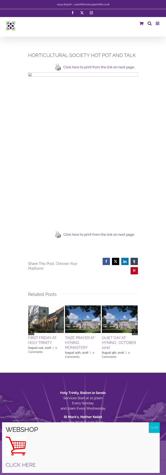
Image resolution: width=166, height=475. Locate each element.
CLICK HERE (21, 465)
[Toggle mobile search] (150, 23)
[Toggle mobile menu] (158, 23)
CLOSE (154, 427)
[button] (31, 332)
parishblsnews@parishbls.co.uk (92, 4)
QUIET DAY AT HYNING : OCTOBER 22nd (119, 343)
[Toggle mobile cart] (141, 23)
